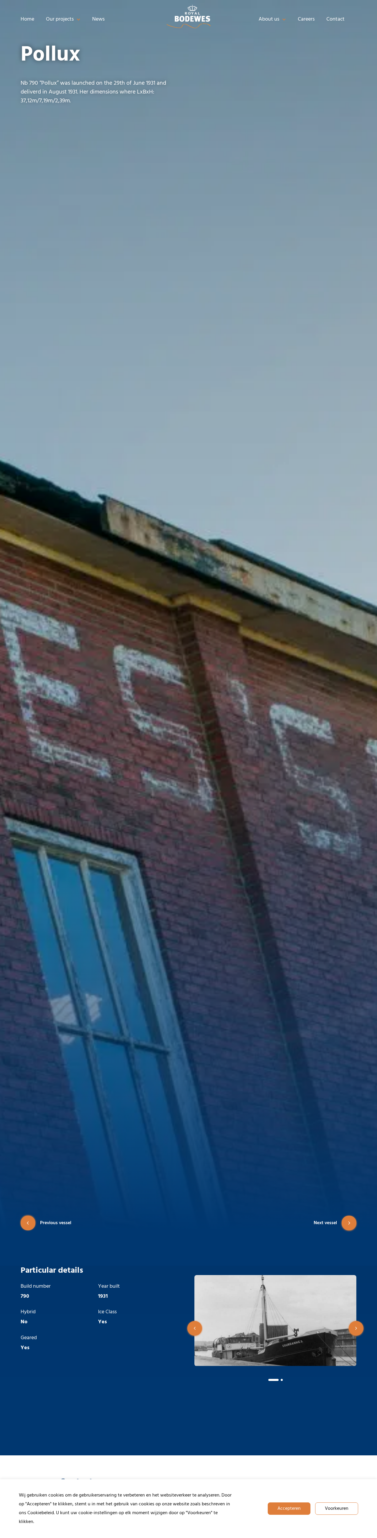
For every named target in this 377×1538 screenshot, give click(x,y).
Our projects (60, 19)
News (98, 19)
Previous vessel (55, 1223)
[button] (194, 1328)
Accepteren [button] (289, 1508)
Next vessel (325, 1223)
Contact (335, 19)
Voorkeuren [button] (336, 1508)
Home (27, 19)
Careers (306, 19)
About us (269, 19)
